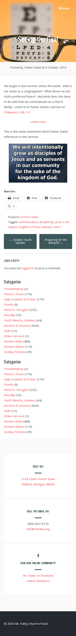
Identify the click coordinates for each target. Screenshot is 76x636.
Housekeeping (13, 289)
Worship (9, 315)
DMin (7, 331)
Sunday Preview (14, 352)
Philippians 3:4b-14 (16, 112)
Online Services (14, 336)
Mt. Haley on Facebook (38, 575)
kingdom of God (29, 227)
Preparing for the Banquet (56, 241)
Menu (65, 8)
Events (8, 304)
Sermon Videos (14, 346)
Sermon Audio (29, 217)
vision (57, 227)
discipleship (46, 222)
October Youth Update (20, 241)
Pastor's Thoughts (16, 310)
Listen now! (38, 122)
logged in (28, 268)
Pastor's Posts (14, 294)
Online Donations (38, 581)
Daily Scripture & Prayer (20, 299)
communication (28, 222)
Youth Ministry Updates (20, 320)
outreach (46, 227)
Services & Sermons (17, 325)
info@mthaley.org (38, 529)
